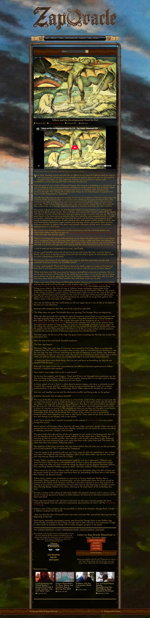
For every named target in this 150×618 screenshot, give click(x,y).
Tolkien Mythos (58, 123)
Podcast (51, 123)
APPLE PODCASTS (96, 540)
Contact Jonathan (96, 552)
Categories (82, 38)
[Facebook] (91, 612)
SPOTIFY (96, 543)
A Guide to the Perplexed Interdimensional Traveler (91, 233)
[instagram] (98, 612)
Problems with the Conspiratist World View (83, 585)
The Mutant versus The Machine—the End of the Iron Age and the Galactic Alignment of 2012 (74, 285)
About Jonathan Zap (71, 38)
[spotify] (100, 612)
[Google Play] (102, 612)
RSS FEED (96, 546)
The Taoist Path (93, 420)
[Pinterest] (93, 612)
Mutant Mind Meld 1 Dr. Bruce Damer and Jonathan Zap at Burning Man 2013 (64, 586)
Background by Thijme (112, 611)
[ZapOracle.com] (75, 18)
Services (95, 38)
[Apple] (96, 612)
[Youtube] (94, 612)
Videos (89, 38)
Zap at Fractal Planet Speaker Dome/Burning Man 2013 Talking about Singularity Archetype (105, 587)
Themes (61, 38)
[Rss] (89, 612)
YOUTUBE (96, 548)
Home (47, 38)
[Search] (86, 51)
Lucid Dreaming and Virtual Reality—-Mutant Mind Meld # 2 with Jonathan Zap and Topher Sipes (44, 587)
